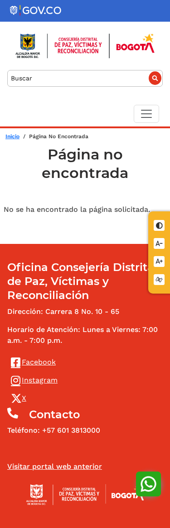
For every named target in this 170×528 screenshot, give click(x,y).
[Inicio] (85, 46)
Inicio (12, 136)
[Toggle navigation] (146, 114)
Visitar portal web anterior (54, 466)
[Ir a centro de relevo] (159, 278)
